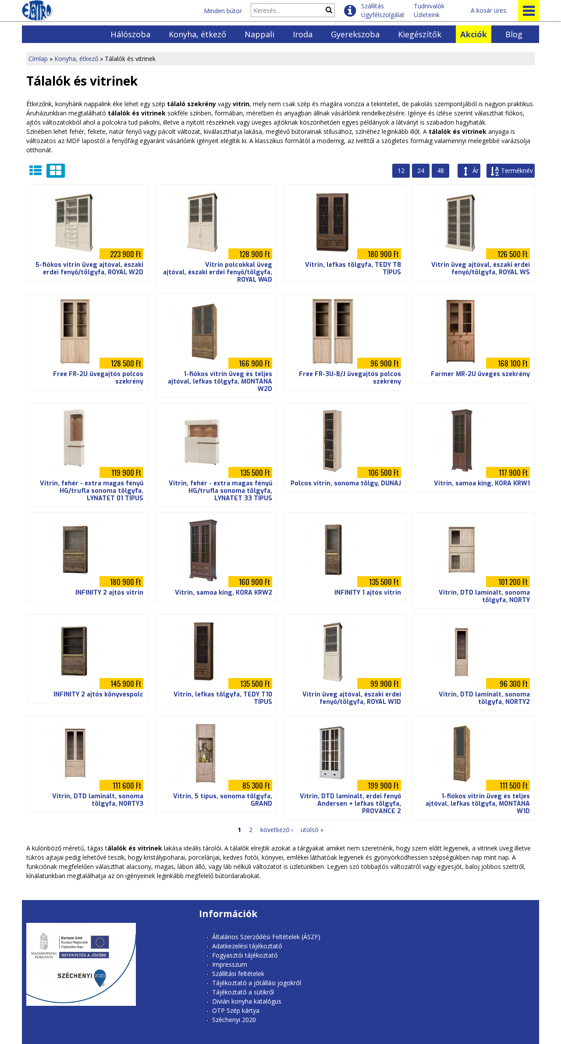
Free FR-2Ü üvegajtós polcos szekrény (98, 378)
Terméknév (517, 170)
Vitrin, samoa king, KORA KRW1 (482, 483)
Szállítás (372, 6)
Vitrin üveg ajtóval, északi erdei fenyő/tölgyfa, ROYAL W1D (351, 698)
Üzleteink (427, 15)
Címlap (38, 58)
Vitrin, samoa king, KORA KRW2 (223, 592)
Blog (513, 34)
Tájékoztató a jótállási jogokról (256, 983)
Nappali (259, 34)
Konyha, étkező (197, 34)
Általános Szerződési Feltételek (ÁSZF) (266, 937)
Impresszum (229, 964)
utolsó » (312, 829)
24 (420, 170)
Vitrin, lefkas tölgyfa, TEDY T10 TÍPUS (223, 698)
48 (440, 170)
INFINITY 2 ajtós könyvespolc (98, 694)
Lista (35, 171)
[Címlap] (37, 10)
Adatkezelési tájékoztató (247, 946)
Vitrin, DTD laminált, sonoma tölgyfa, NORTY (484, 596)
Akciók (473, 34)
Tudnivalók (429, 6)
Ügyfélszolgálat (383, 15)
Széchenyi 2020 (234, 1019)
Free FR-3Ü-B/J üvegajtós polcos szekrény (350, 378)
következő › (276, 829)
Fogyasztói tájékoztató (245, 955)
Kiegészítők (419, 34)
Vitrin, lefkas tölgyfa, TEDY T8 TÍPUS (353, 268)
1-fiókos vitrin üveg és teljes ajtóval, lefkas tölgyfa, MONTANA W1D (478, 803)
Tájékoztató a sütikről (243, 992)
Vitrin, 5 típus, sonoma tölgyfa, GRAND (222, 800)
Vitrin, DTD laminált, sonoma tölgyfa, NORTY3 (97, 800)
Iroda (302, 34)
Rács (56, 171)
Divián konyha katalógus (246, 1001)
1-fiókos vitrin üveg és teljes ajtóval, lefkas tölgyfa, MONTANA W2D (220, 381)
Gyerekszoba (355, 34)
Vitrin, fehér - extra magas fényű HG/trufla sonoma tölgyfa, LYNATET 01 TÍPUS (91, 490)
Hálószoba (130, 34)
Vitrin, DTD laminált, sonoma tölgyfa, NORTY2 (484, 698)
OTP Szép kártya (235, 1010)
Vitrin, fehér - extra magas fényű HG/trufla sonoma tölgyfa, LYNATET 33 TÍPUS (220, 490)
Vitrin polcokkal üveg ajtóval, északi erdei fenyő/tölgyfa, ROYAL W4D (217, 272)
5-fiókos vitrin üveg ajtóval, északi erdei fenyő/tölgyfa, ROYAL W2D (89, 268)
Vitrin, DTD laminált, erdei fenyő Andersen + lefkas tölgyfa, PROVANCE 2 (350, 803)
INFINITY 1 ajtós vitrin (367, 592)
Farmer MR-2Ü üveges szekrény (480, 374)
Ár (475, 170)
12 (401, 170)
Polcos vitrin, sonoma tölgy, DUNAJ (346, 483)
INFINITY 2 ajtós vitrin (109, 592)
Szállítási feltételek (238, 973)
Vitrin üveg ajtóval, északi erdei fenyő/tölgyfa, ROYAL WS (480, 268)
